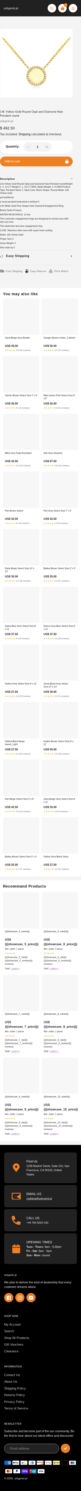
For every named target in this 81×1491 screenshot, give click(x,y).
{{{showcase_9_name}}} (17, 1096)
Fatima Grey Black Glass (56, 856)
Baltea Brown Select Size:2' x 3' (60, 568)
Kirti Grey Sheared (53, 453)
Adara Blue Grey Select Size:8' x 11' (20, 627)
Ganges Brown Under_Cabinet (59, 337)
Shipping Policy (15, 1388)
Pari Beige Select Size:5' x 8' (19, 799)
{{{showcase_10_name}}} (57, 1096)
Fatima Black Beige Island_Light (15, 743)
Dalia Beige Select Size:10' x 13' (19, 570)
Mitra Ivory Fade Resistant (18, 453)
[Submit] (65, 1448)
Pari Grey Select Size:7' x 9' (57, 510)
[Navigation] (73, 8)
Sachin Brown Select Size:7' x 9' (21, 395)
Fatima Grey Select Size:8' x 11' (21, 683)
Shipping (24, 134)
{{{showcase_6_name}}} (56, 931)
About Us (10, 1381)
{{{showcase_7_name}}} (17, 1014)
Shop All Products (16, 1338)
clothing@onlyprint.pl (39, 1198)
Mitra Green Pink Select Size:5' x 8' (59, 397)
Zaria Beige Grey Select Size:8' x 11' (59, 800)
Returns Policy (14, 1395)
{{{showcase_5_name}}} (17, 931)
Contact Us (12, 1375)
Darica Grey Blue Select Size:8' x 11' (59, 627)
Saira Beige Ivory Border (17, 337)
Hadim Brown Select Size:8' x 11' (58, 743)
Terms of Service (16, 1408)
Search (9, 1331)
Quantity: (13, 146)
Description (7, 178)
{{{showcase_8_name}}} (56, 1014)
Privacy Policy (14, 1402)
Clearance (11, 1351)
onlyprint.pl (11, 8)
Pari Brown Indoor (14, 510)
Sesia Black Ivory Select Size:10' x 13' (56, 685)
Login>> (15, 968)
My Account (12, 1324)
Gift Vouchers (13, 1344)
